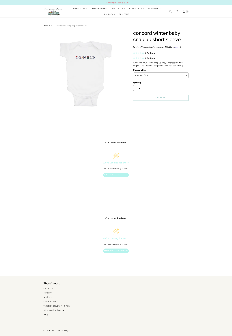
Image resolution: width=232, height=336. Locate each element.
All (52, 26)
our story (47, 293)
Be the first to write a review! (116, 175)
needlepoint (79, 8)
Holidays (108, 14)
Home (46, 26)
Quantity (137, 82)
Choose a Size (139, 70)
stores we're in (50, 301)
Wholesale (124, 14)
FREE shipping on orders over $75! (116, 3)
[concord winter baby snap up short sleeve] (85, 71)
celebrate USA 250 (99, 8)
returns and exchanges (54, 310)
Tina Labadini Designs (60, 330)
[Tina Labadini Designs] (53, 11)
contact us (48, 288)
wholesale (48, 297)
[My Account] (177, 11)
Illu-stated (153, 8)
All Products (135, 8)
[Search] (170, 11)
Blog (46, 314)
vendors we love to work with (57, 306)
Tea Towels (117, 8)
